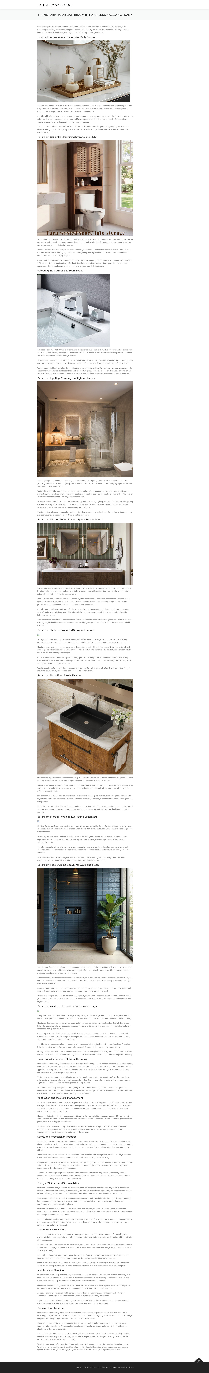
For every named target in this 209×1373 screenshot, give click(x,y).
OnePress (111, 1367)
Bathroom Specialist (54, 5)
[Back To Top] (198, 1361)
